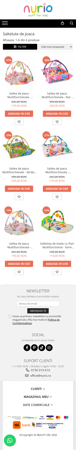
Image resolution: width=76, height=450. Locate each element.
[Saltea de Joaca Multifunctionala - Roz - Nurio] (57, 73)
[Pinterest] (34, 347)
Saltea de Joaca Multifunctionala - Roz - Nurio (57, 95)
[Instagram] (49, 347)
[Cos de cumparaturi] (62, 23)
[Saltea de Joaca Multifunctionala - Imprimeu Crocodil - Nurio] (57, 148)
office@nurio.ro (40, 375)
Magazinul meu (36, 397)
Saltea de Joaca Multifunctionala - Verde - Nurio (19, 170)
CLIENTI (36, 389)
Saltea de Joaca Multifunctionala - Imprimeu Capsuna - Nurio (19, 95)
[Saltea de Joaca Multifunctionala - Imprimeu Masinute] (19, 223)
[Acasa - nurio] (38, 9)
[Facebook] (27, 347)
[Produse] (5, 24)
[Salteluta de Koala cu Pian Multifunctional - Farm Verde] (57, 223)
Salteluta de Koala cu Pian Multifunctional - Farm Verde (57, 245)
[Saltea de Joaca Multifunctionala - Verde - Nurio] (19, 148)
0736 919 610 (40, 370)
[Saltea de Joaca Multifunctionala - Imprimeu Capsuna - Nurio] (19, 73)
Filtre (22, 46)
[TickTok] (41, 347)
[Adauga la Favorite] (19, 122)
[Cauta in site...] (71, 23)
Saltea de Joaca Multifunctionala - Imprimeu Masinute (19, 245)
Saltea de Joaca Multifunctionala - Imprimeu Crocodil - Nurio (57, 170)
